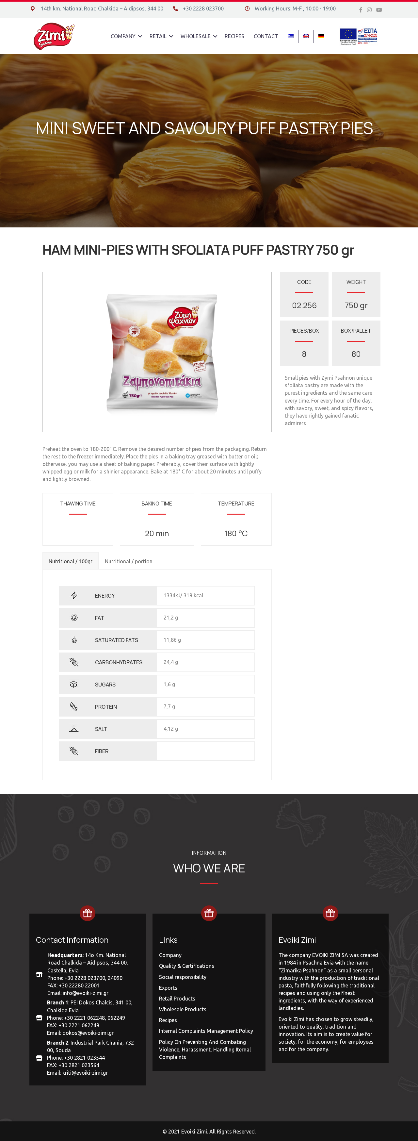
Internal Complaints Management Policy (206, 1031)
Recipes (168, 1020)
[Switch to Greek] (290, 36)
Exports (168, 988)
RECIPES (234, 36)
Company (170, 955)
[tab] (70, 560)
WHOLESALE (196, 36)
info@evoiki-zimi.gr (85, 993)
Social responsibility (182, 977)
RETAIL (158, 36)
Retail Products (177, 998)
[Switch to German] (321, 36)
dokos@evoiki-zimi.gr (88, 1033)
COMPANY (123, 36)
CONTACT (266, 36)
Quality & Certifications (186, 966)
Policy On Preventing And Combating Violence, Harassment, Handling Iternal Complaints (205, 1049)
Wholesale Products (182, 1009)
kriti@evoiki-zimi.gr (85, 1073)
